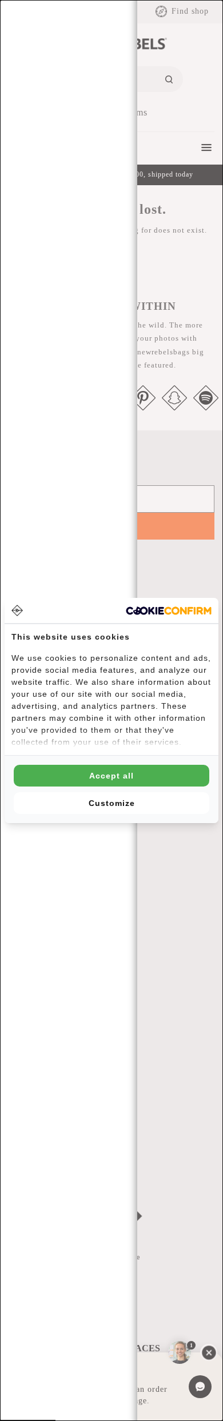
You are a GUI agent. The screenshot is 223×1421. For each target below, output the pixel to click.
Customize (112, 803)
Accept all (111, 775)
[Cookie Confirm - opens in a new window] (169, 610)
